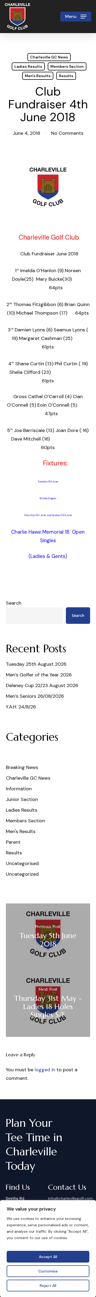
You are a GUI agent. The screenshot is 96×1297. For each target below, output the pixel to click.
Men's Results (38, 75)
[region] (48, 1248)
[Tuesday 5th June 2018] (48, 936)
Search (13, 603)
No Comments (67, 133)
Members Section (67, 66)
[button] (75, 16)
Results (66, 75)
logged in (45, 1069)
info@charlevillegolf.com (70, 1198)
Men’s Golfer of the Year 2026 (39, 675)
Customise (48, 1271)
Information (19, 789)
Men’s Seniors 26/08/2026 (35, 696)
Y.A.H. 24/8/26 (21, 707)
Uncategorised (22, 863)
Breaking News (22, 767)
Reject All (48, 1285)
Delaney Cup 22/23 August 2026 (42, 685)
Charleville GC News (49, 57)
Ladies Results (28, 66)
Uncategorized (22, 874)
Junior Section (22, 799)
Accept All (48, 1256)
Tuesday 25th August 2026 (36, 664)
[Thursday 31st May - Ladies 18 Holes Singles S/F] (48, 1003)
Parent (13, 842)
